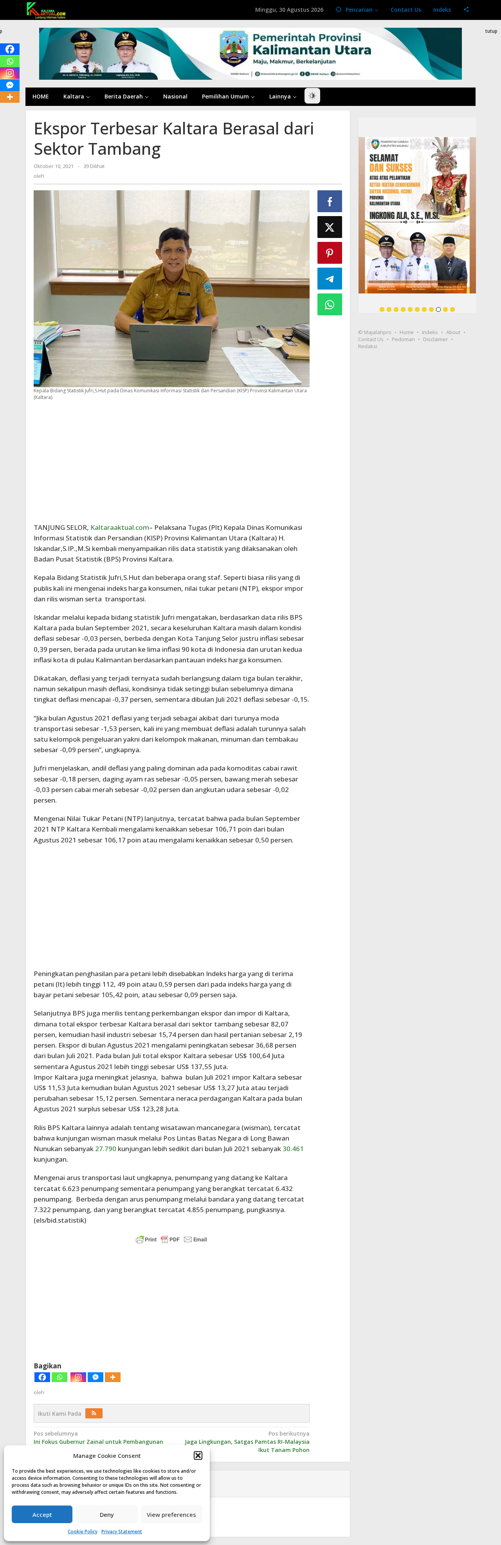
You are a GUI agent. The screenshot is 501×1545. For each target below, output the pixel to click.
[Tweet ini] (329, 227)
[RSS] (94, 1413)
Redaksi (367, 346)
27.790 (105, 1148)
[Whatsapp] (59, 1377)
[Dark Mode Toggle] (312, 96)
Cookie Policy (82, 1531)
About (453, 332)
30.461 (293, 1148)
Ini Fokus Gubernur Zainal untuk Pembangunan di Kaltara (98, 1442)
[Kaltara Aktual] (46, 9)
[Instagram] (78, 1377)
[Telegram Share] (329, 279)
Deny (107, 1514)
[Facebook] (42, 1377)
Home (407, 332)
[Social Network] (466, 10)
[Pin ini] (329, 253)
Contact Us (371, 339)
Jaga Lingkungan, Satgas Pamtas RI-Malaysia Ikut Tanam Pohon (247, 1442)
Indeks (430, 332)
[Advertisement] (172, 461)
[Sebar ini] (329, 201)
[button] (198, 1455)
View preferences (171, 1514)
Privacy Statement (121, 1531)
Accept (42, 1514)
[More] (113, 1377)
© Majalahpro (374, 332)
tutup (491, 31)
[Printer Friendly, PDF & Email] (171, 1239)
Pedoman (403, 339)
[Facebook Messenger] (95, 1377)
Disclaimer (435, 339)
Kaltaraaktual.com (119, 527)
